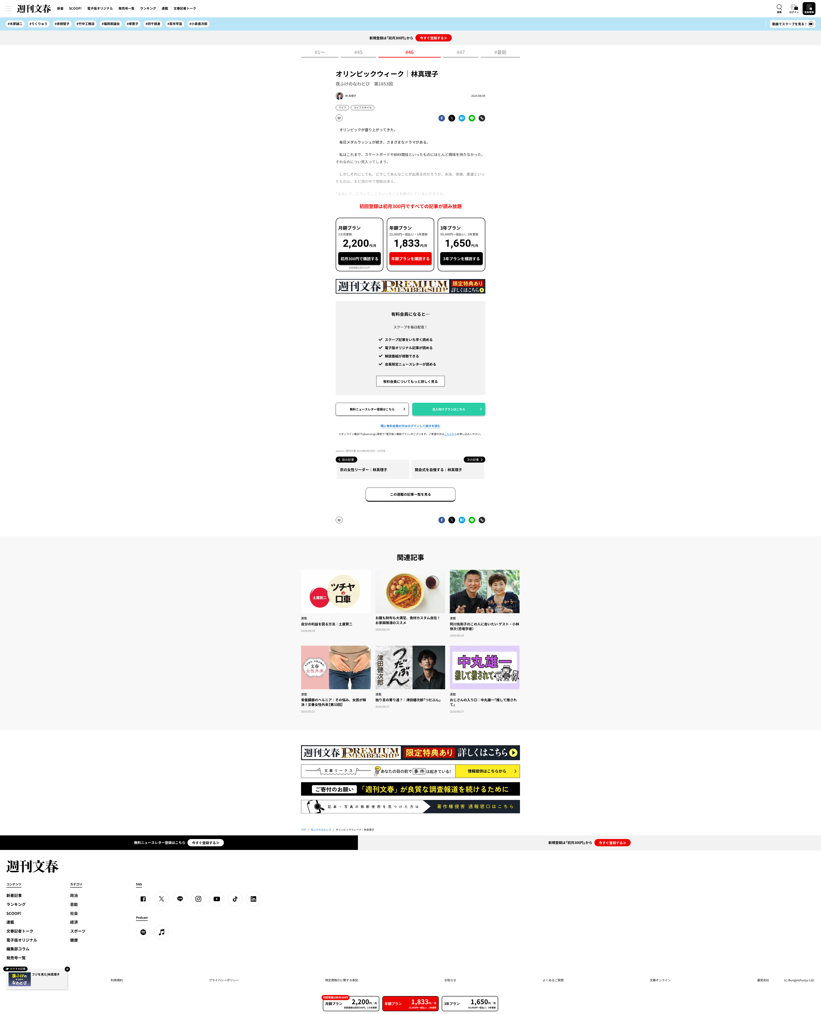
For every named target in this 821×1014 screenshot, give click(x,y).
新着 (60, 8)
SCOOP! (75, 8)
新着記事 (14, 895)
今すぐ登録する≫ (433, 37)
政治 (74, 895)
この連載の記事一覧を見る (410, 494)
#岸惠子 (132, 23)
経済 (74, 922)
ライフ (342, 107)
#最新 (500, 52)
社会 (74, 913)
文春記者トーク (185, 8)
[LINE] (180, 899)
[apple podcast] (161, 932)
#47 (461, 52)
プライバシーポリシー (224, 980)
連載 (165, 8)
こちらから (450, 434)
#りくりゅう (38, 23)
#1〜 (320, 52)
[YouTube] (217, 899)
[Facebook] (143, 899)
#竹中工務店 (86, 23)
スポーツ (78, 931)
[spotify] (143, 932)
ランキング (148, 8)
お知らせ (450, 980)
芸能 (74, 904)
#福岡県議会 (111, 23)
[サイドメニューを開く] (8, 8)
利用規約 (117, 980)
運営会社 (763, 980)
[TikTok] (235, 899)
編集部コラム (18, 949)
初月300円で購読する (359, 259)
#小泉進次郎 (198, 23)
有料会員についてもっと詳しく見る (410, 381)
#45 (358, 52)
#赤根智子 (62, 23)
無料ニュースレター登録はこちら (372, 409)
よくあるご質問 (553, 980)
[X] (161, 899)
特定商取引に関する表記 (341, 980)
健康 (74, 940)
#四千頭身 (153, 23)
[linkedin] (253, 899)
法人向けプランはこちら (448, 409)
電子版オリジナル (100, 8)
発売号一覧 (126, 8)
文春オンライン (660, 980)
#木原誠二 (15, 23)
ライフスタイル (363, 107)
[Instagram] (198, 899)
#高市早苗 (174, 23)
